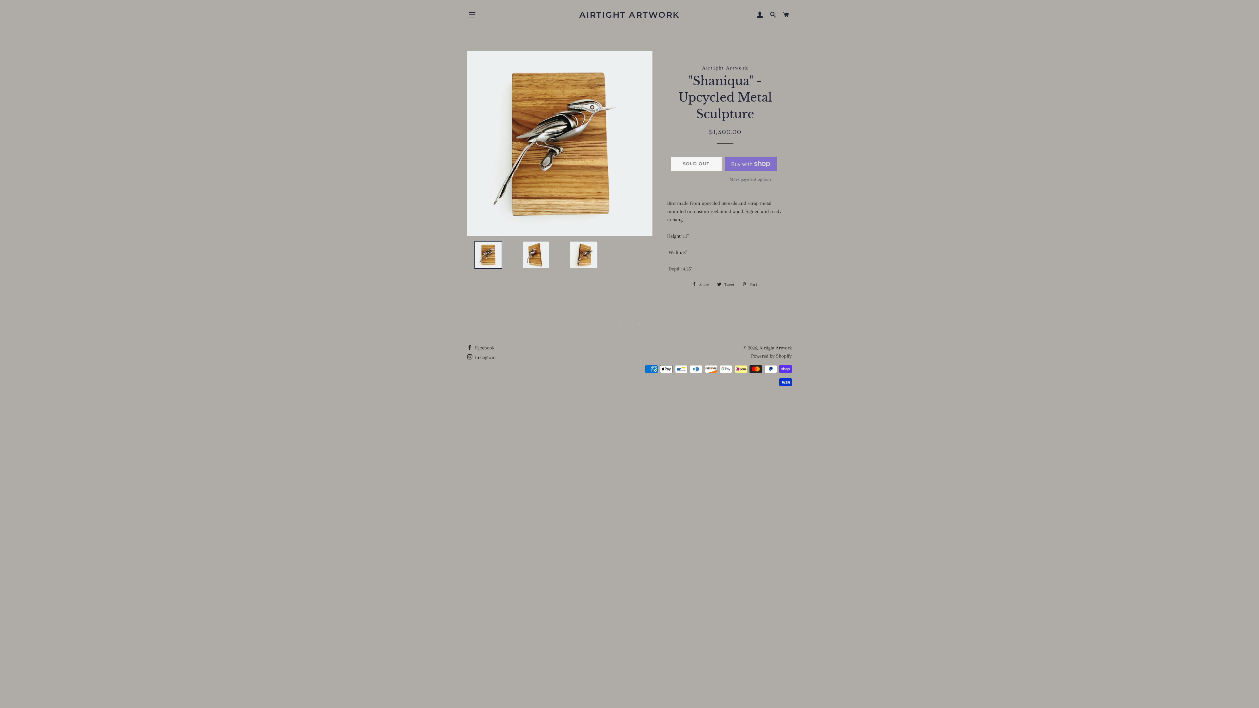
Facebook (484, 348)
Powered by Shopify (771, 356)
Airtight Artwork (629, 15)
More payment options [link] (751, 179)
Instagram (485, 357)
